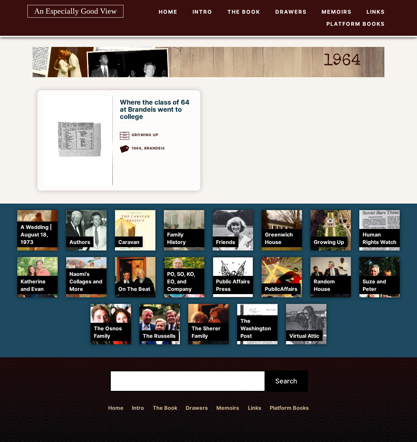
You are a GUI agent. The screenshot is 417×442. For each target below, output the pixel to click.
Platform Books (355, 24)
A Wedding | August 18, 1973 (36, 234)
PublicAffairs (281, 289)
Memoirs (337, 11)
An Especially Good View (75, 11)
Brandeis (154, 148)
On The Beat (134, 289)
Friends (225, 242)
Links (376, 11)
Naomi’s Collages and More (85, 281)
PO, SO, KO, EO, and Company (181, 281)
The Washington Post (255, 328)
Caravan (128, 242)
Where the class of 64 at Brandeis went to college (155, 109)
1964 (136, 148)
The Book (243, 11)
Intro (202, 11)
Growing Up (145, 135)
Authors (79, 242)
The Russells (159, 336)
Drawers (291, 11)
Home (168, 11)
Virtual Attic (304, 336)
